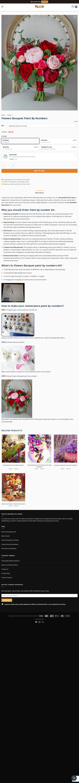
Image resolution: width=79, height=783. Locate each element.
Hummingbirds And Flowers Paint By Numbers (39, 466)
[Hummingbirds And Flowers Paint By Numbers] (39, 448)
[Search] (72, 6)
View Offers (44, 1)
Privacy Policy (5, 573)
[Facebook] (36, 622)
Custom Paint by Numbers (9, 544)
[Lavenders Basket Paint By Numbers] (65, 448)
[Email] (43, 622)
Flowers (9, 115)
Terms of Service (6, 577)
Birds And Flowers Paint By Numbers (13, 504)
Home (3, 115)
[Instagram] (39, 622)
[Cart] (76, 6)
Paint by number (40, 210)
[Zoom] (4, 108)
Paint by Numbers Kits (8, 532)
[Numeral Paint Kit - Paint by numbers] (39, 6)
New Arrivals (5, 536)
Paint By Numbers (36, 214)
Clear (76, 121)
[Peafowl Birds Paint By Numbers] (13, 448)
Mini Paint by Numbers (8, 548)
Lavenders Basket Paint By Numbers (65, 465)
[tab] (39, 193)
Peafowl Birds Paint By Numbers (13, 465)
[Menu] (3, 6)
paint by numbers (52, 306)
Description (39, 193)
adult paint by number (45, 200)
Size (2, 125)
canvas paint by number (26, 310)
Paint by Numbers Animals (10, 540)
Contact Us (4, 569)
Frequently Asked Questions (10, 561)
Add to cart (39, 171)
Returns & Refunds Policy (9, 565)
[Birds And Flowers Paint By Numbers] (13, 487)
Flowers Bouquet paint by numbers (40, 197)
